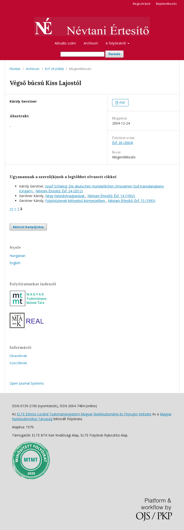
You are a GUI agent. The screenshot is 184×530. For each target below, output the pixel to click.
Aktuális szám (65, 43)
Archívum (91, 43)
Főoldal (15, 69)
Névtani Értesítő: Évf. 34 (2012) (59, 191)
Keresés (114, 54)
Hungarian (17, 255)
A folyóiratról (116, 43)
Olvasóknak (18, 356)
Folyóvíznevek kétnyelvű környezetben (75, 200)
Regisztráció (141, 3)
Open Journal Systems (27, 383)
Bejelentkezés (166, 3)
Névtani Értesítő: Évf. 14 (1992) (111, 195)
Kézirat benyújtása (28, 227)
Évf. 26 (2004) (54, 69)
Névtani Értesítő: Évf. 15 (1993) (131, 200)
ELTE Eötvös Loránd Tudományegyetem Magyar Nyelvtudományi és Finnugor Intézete (84, 414)
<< (11, 208)
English (15, 263)
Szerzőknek (18, 363)
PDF (122, 102)
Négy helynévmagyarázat (65, 195)
